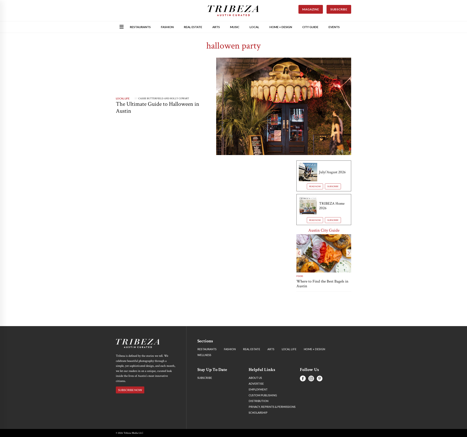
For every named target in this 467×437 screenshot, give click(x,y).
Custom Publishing (263, 395)
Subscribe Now (130, 390)
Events (334, 27)
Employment (258, 389)
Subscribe (333, 186)
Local (254, 27)
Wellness (204, 355)
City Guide (310, 27)
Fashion (167, 27)
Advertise (256, 383)
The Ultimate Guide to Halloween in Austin (157, 107)
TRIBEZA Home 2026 (332, 205)
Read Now (315, 186)
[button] (298, 253)
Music (234, 27)
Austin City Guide (323, 230)
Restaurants (140, 27)
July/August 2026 (332, 172)
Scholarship (258, 412)
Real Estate (193, 27)
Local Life (123, 98)
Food (299, 276)
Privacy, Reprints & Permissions (272, 406)
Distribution (258, 401)
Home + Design (280, 27)
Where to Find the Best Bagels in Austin (322, 284)
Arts (216, 27)
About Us (255, 377)
